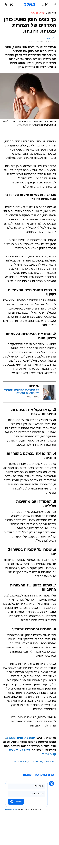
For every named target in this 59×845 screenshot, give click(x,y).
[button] (45, 4)
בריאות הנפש (20, 762)
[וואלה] (29, 4)
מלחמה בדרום (35, 762)
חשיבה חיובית (49, 762)
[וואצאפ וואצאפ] (11, 4)
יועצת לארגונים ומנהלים (21, 738)
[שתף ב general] (5, 4)
